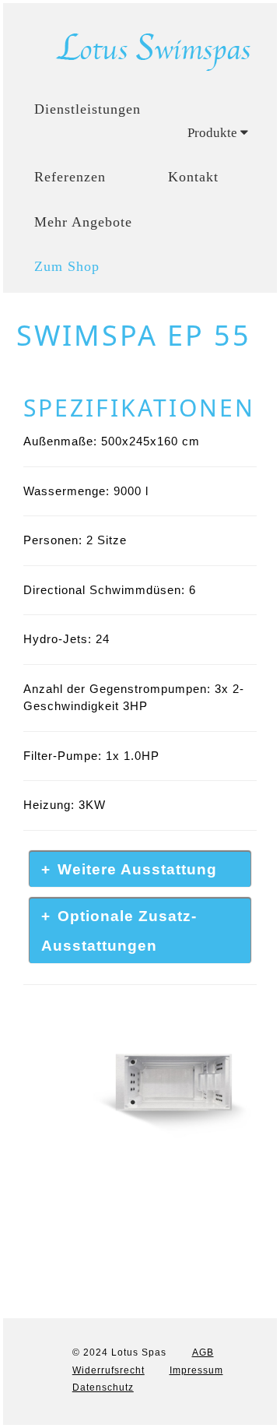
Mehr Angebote (83, 222)
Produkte (213, 132)
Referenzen (70, 177)
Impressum (196, 1370)
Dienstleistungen (87, 109)
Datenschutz (103, 1387)
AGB (203, 1352)
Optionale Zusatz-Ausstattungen (119, 931)
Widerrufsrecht (108, 1370)
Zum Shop (67, 266)
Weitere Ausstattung (137, 869)
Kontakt (193, 177)
